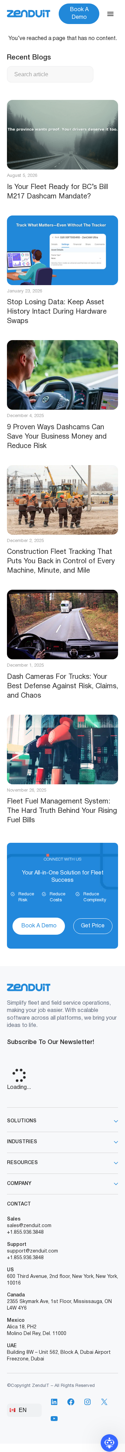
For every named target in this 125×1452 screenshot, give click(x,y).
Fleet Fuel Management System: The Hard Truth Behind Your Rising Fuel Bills (62, 811)
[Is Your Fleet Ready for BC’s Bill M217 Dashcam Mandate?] (62, 135)
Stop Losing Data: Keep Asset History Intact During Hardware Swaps (57, 311)
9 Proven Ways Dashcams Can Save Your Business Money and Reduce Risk (57, 436)
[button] (109, 1443)
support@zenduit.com (32, 1251)
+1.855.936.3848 (25, 1232)
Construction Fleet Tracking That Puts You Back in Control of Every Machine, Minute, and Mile (61, 561)
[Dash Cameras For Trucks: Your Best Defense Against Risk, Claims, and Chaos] (62, 624)
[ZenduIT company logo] (28, 14)
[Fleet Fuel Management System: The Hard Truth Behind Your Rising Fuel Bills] (62, 749)
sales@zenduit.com (29, 1226)
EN (23, 1410)
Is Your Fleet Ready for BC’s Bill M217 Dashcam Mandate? (57, 192)
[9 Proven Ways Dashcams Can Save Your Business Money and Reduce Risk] (62, 375)
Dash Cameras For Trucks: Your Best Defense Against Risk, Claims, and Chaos (62, 686)
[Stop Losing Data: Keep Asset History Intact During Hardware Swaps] (62, 250)
